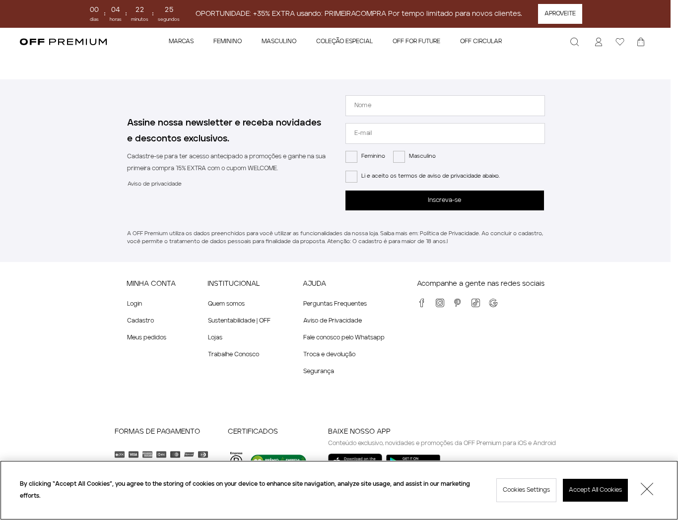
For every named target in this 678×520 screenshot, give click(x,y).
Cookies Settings (526, 490)
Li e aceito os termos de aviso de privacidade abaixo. (430, 176)
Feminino (373, 156)
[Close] (647, 490)
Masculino (422, 156)
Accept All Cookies (595, 490)
